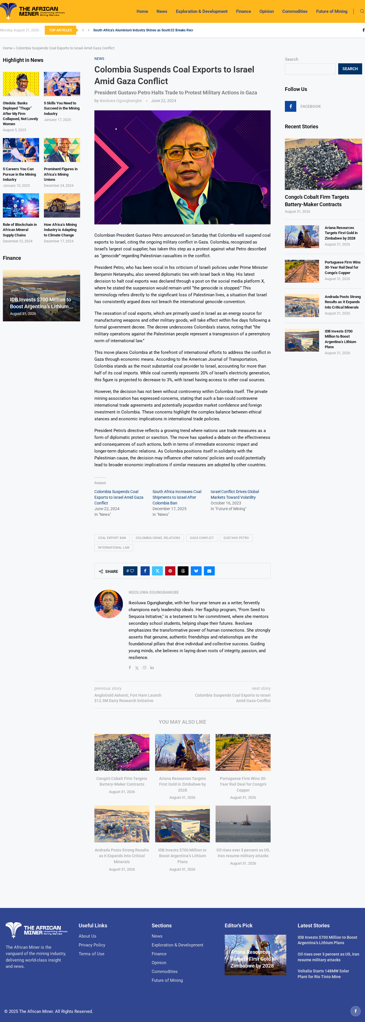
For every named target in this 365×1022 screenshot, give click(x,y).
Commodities (295, 11)
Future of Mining (332, 11)
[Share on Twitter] (157, 570)
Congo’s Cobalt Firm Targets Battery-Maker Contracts (317, 200)
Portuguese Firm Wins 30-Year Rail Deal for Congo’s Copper (243, 784)
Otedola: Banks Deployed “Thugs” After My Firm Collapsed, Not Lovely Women (20, 113)
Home (142, 11)
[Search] (362, 11)
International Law (113, 547)
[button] (83, 30)
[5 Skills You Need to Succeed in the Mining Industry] (62, 84)
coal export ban (112, 538)
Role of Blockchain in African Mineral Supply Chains (20, 229)
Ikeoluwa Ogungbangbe (121, 100)
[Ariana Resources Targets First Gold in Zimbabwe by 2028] (182, 752)
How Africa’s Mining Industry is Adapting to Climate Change (60, 229)
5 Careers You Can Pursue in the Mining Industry (19, 174)
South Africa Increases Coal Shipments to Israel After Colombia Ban (177, 497)
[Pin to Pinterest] (170, 570)
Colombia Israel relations (158, 538)
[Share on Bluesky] (196, 570)
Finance (243, 11)
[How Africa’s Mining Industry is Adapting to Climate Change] (62, 205)
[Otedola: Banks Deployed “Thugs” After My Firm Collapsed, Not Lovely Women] (21, 84)
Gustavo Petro (236, 538)
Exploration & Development (202, 11)
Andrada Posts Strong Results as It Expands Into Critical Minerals (122, 856)
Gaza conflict (202, 538)
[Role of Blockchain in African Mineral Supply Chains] (21, 205)
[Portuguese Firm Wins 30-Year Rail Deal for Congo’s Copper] (243, 752)
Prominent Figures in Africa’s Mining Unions (61, 174)
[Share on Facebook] (145, 570)
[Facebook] (363, 30)
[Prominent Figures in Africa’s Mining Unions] (62, 150)
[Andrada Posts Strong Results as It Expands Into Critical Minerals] (121, 824)
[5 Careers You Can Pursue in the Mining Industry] (21, 150)
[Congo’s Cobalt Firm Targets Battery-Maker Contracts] (121, 752)
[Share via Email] (209, 570)
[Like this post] (132, 570)
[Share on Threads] (183, 570)
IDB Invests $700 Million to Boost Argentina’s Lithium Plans (182, 856)
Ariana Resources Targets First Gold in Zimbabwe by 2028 (182, 784)
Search (291, 59)
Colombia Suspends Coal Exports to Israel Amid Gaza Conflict (118, 497)
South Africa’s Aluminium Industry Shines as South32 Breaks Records (146, 30)
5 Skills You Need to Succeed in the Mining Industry (62, 108)
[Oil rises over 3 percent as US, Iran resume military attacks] (243, 824)
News (162, 11)
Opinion (266, 11)
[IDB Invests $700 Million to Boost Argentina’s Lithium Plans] (182, 824)
